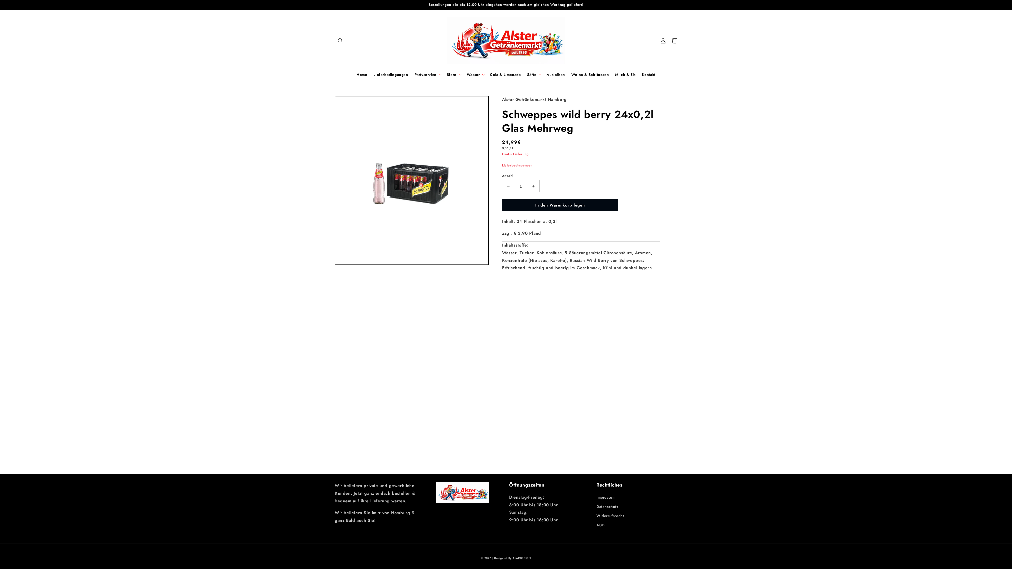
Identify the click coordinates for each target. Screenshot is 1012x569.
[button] (340, 41)
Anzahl (507, 175)
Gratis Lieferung (515, 154)
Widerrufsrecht (610, 515)
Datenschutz (607, 506)
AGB (600, 525)
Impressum (605, 497)
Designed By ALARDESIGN (512, 558)
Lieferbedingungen (517, 165)
